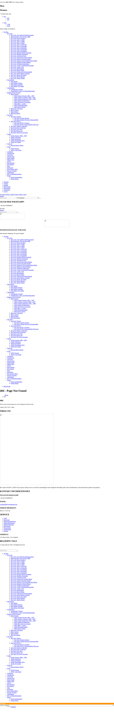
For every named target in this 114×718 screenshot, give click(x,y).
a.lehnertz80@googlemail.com (8, 504)
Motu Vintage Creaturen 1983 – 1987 (24, 97)
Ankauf (6, 183)
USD (5, 23)
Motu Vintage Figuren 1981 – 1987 (24, 96)
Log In (5, 191)
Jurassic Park (10, 156)
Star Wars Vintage (16, 116)
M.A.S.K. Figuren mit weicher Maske (21, 57)
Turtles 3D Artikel (16, 142)
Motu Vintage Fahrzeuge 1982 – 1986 (25, 99)
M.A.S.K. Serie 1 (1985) (18, 40)
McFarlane (10, 168)
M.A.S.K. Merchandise (17, 68)
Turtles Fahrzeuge (16, 137)
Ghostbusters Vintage (17, 89)
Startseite (6, 182)
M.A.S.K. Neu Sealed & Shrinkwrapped (22, 35)
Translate (13, 707)
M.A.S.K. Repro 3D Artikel (18, 75)
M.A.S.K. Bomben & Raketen (19, 54)
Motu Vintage (14, 94)
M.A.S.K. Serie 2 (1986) (18, 41)
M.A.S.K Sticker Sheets (17, 70)
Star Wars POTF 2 (16, 121)
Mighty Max (10, 160)
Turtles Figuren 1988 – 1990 (19, 136)
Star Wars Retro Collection (18, 128)
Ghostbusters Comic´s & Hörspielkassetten (23, 91)
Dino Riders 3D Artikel (17, 86)
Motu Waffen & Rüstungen (22, 100)
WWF (9, 147)
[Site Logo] (13, 194)
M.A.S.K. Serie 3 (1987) (18, 43)
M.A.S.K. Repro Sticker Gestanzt (20, 73)
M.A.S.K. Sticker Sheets (18, 78)
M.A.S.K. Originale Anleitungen (20, 64)
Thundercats (10, 153)
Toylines (6, 32)
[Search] (40, 198)
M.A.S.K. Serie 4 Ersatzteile (19, 51)
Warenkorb (7, 190)
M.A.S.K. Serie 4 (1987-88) (19, 45)
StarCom (9, 144)
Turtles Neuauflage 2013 (18, 140)
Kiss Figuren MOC (12, 169)
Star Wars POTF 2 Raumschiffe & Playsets (26, 124)
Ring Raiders (11, 163)
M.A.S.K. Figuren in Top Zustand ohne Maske (24, 60)
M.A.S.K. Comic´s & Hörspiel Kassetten (22, 65)
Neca (8, 166)
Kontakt (6, 185)
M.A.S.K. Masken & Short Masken (21, 62)
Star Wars (10, 115)
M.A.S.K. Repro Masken (18, 76)
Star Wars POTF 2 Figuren (21, 123)
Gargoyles (10, 155)
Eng (5, 16)
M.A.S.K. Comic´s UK (17, 67)
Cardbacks (10, 152)
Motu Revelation (15, 113)
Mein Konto (7, 187)
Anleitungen (10, 172)
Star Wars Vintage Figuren (21, 118)
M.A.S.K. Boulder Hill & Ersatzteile (21, 53)
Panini (9, 176)
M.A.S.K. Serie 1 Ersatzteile (19, 46)
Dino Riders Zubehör (17, 84)
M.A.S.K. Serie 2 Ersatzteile (19, 48)
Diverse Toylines (12, 171)
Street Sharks (11, 158)
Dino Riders (10, 80)
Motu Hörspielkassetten (21, 105)
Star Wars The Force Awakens (19, 132)
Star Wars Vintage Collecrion (19, 126)
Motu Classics (15, 110)
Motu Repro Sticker (19, 107)
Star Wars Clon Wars (16, 129)
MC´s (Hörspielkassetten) (14, 174)
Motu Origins (14, 112)
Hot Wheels (10, 164)
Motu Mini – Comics (20, 104)
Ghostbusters (10, 88)
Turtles (9, 134)
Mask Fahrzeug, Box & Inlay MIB (20, 37)
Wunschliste (7, 188)
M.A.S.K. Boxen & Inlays (18, 38)
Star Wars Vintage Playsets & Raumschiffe (26, 120)
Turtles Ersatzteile (16, 139)
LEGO (9, 161)
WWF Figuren (15, 148)
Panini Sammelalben (16, 177)
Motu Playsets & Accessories (22, 102)
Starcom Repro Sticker (17, 145)
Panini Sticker (15, 179)
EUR (8, 26)
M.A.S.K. (10, 33)
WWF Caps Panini (16, 150)
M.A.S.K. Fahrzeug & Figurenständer (21, 72)
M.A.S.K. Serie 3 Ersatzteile (19, 49)
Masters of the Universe (13, 92)
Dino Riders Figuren (16, 83)
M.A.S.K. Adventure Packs (18, 56)
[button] (2, 196)
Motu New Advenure (17, 108)
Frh (8, 19)
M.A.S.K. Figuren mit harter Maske (21, 59)
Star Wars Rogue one (17, 131)
